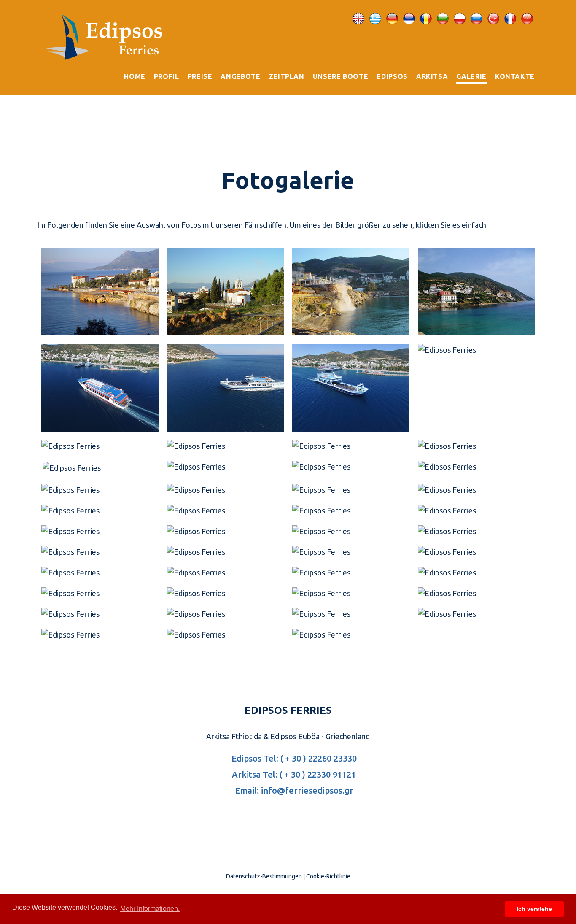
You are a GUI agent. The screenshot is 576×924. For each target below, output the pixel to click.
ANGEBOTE (240, 76)
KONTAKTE (515, 76)
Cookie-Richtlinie (328, 876)
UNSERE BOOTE (341, 76)
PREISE (200, 76)
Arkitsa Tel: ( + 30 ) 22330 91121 (293, 774)
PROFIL (166, 76)
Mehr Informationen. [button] (150, 908)
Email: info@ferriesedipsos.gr (293, 790)
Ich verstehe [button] (534, 908)
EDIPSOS (392, 76)
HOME (134, 76)
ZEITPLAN (286, 76)
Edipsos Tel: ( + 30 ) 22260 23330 (293, 758)
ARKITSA (432, 76)
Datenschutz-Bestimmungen (264, 876)
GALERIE (471, 76)
